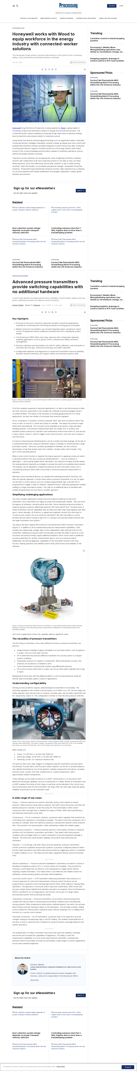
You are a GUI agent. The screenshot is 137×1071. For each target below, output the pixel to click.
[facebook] (42, 69)
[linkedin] (46, 69)
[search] (17, 5)
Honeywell (16, 128)
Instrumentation (18, 28)
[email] (56, 69)
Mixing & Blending (66, 18)
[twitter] (49, 69)
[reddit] (52, 69)
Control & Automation (29, 18)
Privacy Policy (61, 1066)
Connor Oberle (17, 305)
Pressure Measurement (20, 276)
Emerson (37, 305)
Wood (63, 128)
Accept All (128, 1067)
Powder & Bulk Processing (86, 18)
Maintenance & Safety (49, 18)
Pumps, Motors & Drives (108, 18)
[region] (68, 1067)
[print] (85, 69)
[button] (13, 5)
